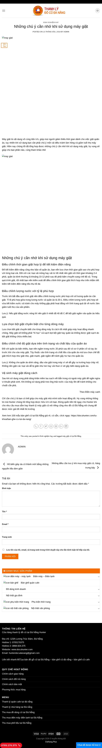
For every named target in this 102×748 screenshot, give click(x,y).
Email (5, 524)
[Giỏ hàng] (97, 10)
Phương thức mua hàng (14, 689)
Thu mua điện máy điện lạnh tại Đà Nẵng (22, 717)
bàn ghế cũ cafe (82, 659)
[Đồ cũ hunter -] (51, 10)
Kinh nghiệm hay (51, 22)
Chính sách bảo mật (12, 684)
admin (66, 32)
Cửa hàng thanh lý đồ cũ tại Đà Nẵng (20, 632)
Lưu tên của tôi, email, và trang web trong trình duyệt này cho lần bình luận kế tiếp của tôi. (48, 550)
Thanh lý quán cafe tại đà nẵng (17, 701)
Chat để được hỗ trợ (88, 745)
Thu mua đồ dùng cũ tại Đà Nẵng (18, 712)
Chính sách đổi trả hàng (14, 679)
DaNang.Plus (51, 742)
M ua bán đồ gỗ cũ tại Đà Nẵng (33, 659)
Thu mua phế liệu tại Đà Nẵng (16, 723)
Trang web (7, 537)
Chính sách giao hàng (13, 674)
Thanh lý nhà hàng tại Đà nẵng (17, 707)
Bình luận (6, 488)
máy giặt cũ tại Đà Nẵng (71, 436)
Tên (4, 511)
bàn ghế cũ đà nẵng (61, 659)
